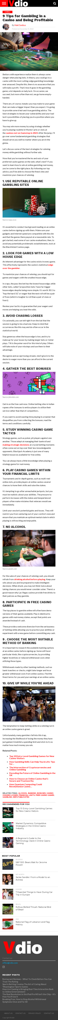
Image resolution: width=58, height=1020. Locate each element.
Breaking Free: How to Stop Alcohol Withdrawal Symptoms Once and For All (24, 1000)
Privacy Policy (34, 1013)
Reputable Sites (21, 797)
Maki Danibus (20, 25)
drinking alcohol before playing (29, 579)
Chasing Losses (10, 795)
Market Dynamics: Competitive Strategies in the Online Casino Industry (31, 826)
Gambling (7, 797)
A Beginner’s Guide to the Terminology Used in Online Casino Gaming (33, 840)
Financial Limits (27, 795)
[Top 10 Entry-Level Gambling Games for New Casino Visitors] (8, 812)
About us (8, 1013)
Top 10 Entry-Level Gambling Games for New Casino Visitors (34, 809)
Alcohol (22, 793)
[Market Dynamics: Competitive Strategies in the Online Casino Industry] (8, 827)
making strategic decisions (16, 444)
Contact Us (20, 1013)
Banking (32, 793)
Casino (50, 793)
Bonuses (41, 793)
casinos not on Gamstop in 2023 (22, 133)
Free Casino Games (45, 795)
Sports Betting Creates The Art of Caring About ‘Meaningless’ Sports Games (24, 985)
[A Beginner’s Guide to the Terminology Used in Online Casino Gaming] (8, 842)
